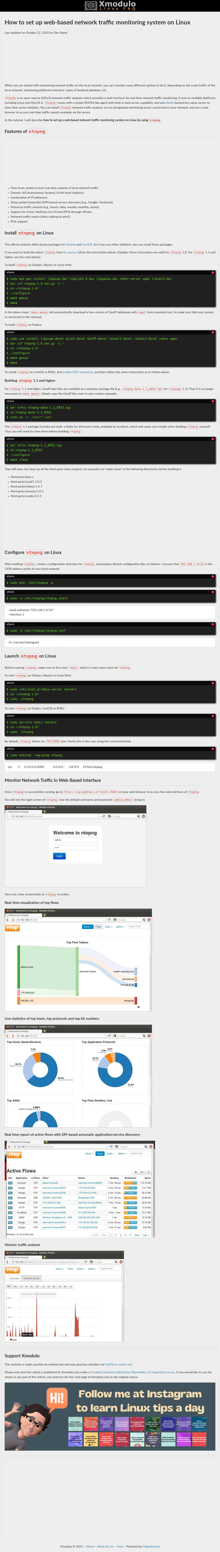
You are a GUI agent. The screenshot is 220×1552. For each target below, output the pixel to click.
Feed (120, 1546)
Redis (170, 102)
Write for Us (105, 1546)
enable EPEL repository (78, 372)
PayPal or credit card (118, 1364)
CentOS (87, 244)
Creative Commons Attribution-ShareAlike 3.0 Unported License (133, 1372)
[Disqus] (110, 1500)
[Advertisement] (94, 59)
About (90, 1546)
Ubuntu (71, 244)
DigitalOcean (151, 1546)
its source (69, 252)
